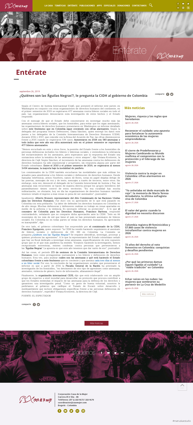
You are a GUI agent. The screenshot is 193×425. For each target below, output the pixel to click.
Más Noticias (96, 323)
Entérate (72, 5)
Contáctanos (139, 5)
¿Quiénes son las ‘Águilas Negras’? (51, 235)
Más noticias (148, 294)
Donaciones (123, 5)
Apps (99, 5)
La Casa (49, 5)
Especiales (109, 5)
